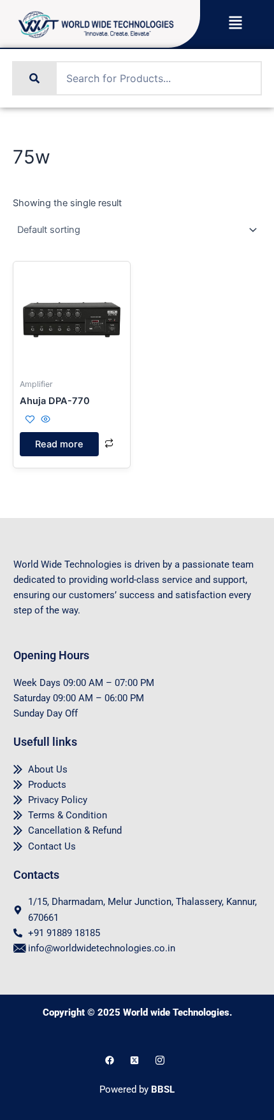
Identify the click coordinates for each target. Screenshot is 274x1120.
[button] (235, 24)
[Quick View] (44, 420)
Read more (59, 444)
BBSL (163, 1089)
